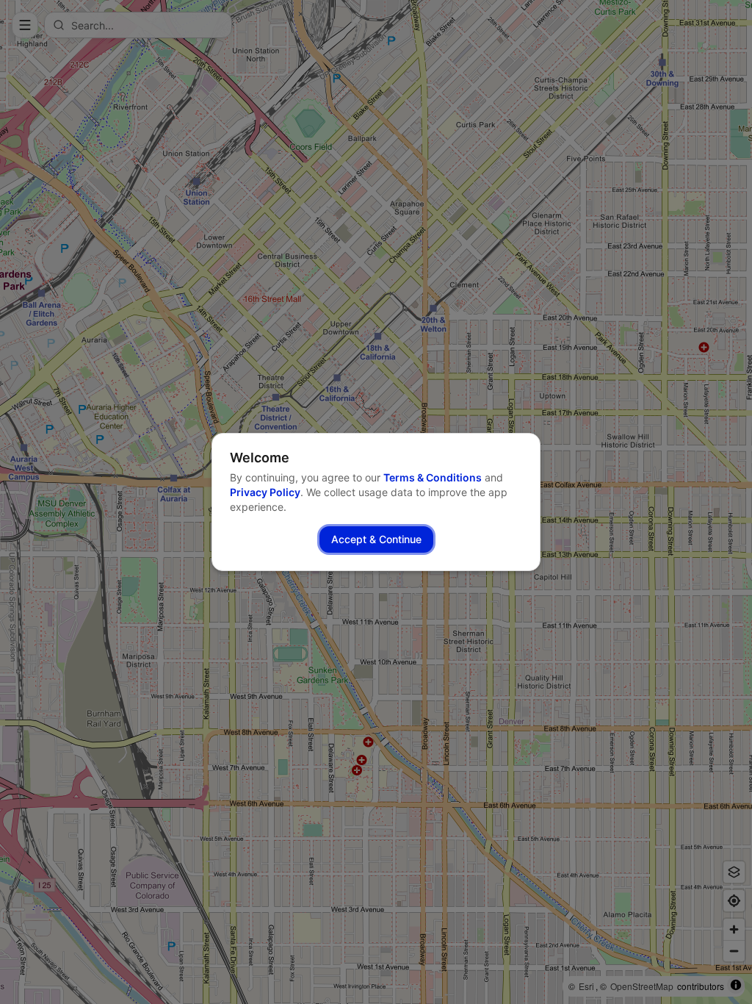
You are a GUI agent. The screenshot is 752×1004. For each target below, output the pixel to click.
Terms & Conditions (432, 477)
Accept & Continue (376, 539)
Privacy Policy (265, 492)
